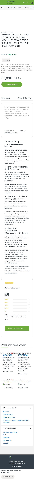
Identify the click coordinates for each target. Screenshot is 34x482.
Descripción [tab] (5, 98)
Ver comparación (8, 476)
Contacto (6, 443)
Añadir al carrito (12, 84)
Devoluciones (7, 440)
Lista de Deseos (8, 414)
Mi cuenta (6, 411)
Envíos (5, 435)
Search (24, 3)
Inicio (2, 7)
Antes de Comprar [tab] (24, 98)
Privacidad (6, 437)
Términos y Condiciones (10, 432)
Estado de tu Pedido (9, 417)
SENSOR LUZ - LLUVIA (14, 7)
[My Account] (28, 3)
